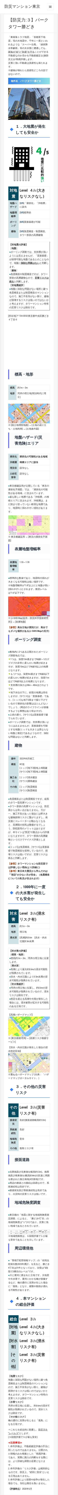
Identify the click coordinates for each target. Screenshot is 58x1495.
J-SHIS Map (17, 618)
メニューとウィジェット (50, 7)
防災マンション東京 (22, 6)
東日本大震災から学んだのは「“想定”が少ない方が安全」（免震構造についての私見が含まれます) (28, 875)
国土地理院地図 (20, 425)
